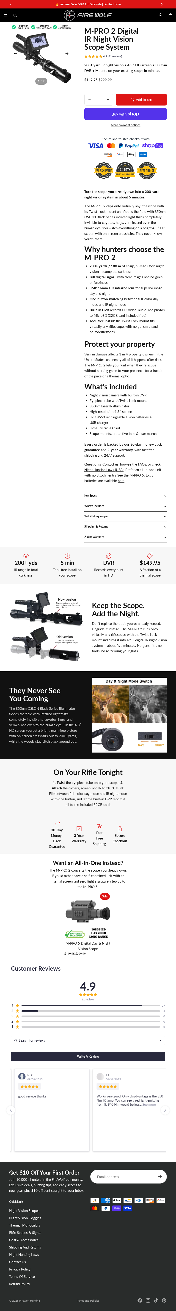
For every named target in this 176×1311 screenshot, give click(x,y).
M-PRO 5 (136, 475)
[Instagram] (148, 1300)
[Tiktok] (156, 1300)
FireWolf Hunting (29, 1300)
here (121, 481)
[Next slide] (68, 54)
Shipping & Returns (96, 526)
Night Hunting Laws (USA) (104, 470)
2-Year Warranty (94, 537)
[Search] (15, 15)
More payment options (125, 125)
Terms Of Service (22, 1276)
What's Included (94, 506)
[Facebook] (140, 1300)
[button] (103, 57)
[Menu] (5, 15)
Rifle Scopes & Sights (25, 1232)
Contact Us (17, 1262)
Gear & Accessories (23, 1240)
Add (108, 931)
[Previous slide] (14, 54)
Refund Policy (19, 1284)
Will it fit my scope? (96, 516)
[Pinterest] (164, 1300)
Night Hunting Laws (24, 1254)
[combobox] (160, 1040)
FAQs (142, 464)
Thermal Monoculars (24, 1225)
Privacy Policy (19, 1269)
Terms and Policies (88, 1300)
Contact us (110, 464)
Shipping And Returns (25, 1247)
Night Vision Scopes (24, 1210)
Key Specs (90, 495)
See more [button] (145, 1104)
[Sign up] (160, 1176)
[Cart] (170, 15)
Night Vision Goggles (25, 1218)
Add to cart (144, 100)
